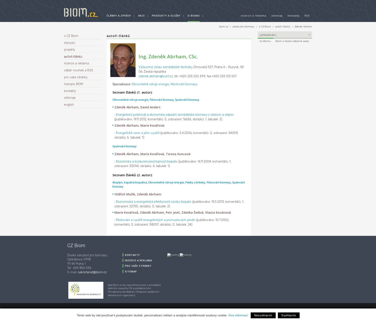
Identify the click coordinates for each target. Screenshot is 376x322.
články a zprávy (119, 15)
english (69, 105)
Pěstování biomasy (184, 84)
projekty (69, 50)
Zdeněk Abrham (303, 26)
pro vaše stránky (75, 77)
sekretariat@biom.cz (92, 272)
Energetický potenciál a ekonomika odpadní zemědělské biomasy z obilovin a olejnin (175, 115)
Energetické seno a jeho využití (137, 133)
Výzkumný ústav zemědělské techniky (165, 67)
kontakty (294, 15)
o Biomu (194, 15)
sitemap (277, 15)
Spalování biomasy (187, 100)
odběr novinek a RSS (78, 70)
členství (69, 43)
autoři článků (282, 26)
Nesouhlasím (263, 315)
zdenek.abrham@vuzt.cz (156, 76)
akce (141, 15)
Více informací (238, 315)
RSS (307, 15)
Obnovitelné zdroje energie (150, 84)
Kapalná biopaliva (135, 182)
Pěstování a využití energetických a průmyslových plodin (155, 220)
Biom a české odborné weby (292, 41)
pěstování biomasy (243, 26)
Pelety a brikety (195, 182)
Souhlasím (288, 315)
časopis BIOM (73, 84)
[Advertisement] (285, 73)
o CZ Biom (265, 26)
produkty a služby (166, 15)
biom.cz (223, 26)
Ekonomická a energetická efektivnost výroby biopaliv (153, 202)
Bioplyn (117, 182)
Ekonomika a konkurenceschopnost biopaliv (147, 161)
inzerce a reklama (253, 15)
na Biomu (265, 41)
